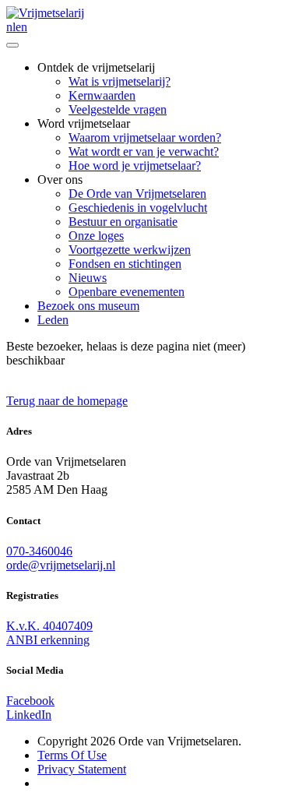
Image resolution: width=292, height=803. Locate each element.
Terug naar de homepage (67, 400)
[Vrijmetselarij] (45, 12)
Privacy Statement (81, 769)
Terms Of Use (72, 755)
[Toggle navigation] (12, 45)
